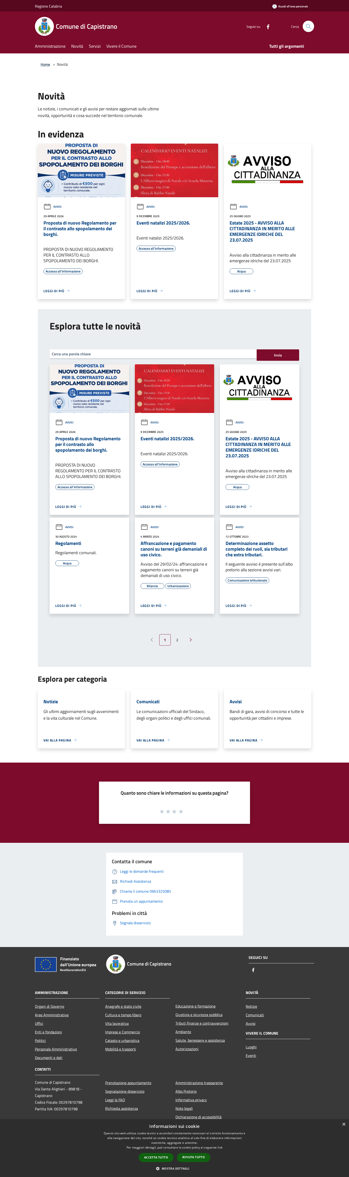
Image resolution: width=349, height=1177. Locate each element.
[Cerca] (308, 26)
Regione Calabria (48, 6)
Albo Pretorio (186, 1091)
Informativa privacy (191, 1100)
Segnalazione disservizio (124, 1091)
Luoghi (251, 1047)
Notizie (251, 1006)
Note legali (184, 1108)
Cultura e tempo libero (123, 1015)
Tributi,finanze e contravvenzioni (201, 1023)
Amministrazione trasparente (199, 1083)
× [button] (343, 1124)
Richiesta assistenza (121, 1108)
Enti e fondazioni (48, 1032)
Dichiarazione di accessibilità (198, 1117)
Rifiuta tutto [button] (193, 1157)
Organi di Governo (49, 1006)
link (220, 1147)
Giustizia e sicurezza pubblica (198, 1015)
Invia (278, 355)
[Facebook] (266, 26)
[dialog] (174, 1148)
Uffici (39, 1023)
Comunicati (255, 1015)
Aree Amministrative (52, 1015)
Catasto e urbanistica (122, 1040)
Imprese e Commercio (122, 1032)
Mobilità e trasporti (120, 1049)
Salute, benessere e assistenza (200, 1040)
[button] (174, 1168)
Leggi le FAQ (115, 1100)
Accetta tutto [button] (156, 1157)
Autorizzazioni (186, 1049)
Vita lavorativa (117, 1023)
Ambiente (183, 1032)
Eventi (251, 1055)
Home (45, 64)
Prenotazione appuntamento (128, 1083)
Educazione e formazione (195, 1006)
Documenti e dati (48, 1057)
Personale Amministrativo (56, 1049)
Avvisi (57, 206)
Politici (40, 1040)
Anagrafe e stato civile (123, 1006)
